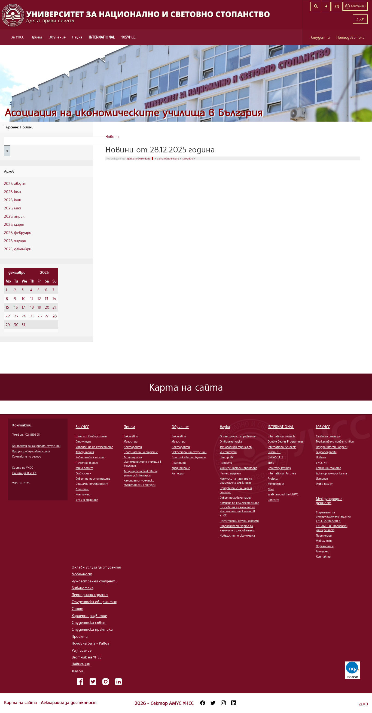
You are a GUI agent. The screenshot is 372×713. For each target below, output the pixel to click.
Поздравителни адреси (331, 447)
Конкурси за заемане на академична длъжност (236, 481)
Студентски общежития (94, 601)
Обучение (57, 37)
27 (46, 316)
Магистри (131, 441)
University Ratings (279, 468)
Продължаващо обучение (141, 452)
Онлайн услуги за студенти (96, 567)
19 (39, 307)
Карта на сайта (21, 702)
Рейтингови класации (90, 457)
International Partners (282, 473)
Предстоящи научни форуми (239, 521)
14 (54, 298)
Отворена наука (231, 441)
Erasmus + (274, 452)
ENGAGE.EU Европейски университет (331, 528)
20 (47, 307)
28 (55, 316)
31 (23, 324)
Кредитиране (181, 468)
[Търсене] (315, 6)
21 (54, 307)
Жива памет (84, 468)
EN (337, 6)
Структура (84, 441)
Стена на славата (328, 468)
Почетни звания (87, 463)
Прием (36, 37)
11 (31, 298)
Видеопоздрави (326, 452)
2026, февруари (17, 232)
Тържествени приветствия (335, 441)
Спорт (77, 608)
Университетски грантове (238, 468)
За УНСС (17, 37)
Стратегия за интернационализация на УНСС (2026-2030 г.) (333, 516)
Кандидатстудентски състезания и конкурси (139, 482)
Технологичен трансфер (236, 447)
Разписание (82, 650)
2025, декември (17, 248)
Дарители (82, 489)
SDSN (271, 463)
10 (24, 298)
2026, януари (15, 240)
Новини (112, 136)
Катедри (178, 473)
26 (40, 316)
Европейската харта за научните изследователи (237, 528)
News (271, 489)
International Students (282, 447)
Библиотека (82, 587)
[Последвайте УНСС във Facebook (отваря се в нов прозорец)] (202, 702)
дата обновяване (168, 158)
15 (7, 307)
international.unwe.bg (282, 436)
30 (16, 324)
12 (39, 298)
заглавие (188, 158)
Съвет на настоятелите (93, 478)
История (322, 478)
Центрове (226, 457)
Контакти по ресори (26, 456)
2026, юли (12, 191)
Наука (77, 37)
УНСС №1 (321, 463)
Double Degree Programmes (285, 441)
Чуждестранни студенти (189, 452)
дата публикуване (139, 158)
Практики (179, 463)
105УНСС (128, 37)
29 (8, 324)
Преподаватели (350, 37)
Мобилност (324, 541)
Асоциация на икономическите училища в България (134, 112)
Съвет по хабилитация (235, 498)
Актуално (322, 551)
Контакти (21, 425)
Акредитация (85, 452)
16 (16, 307)
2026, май (12, 208)
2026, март (14, 224)
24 (24, 316)
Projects (273, 478)
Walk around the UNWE (283, 494)
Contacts (273, 500)
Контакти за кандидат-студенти (36, 446)
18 (32, 307)
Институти (228, 452)
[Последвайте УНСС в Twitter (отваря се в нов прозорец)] (213, 702)
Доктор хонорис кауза (331, 473)
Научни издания (230, 473)
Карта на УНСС (22, 468)
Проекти (226, 463)
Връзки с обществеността (31, 451)
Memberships (276, 484)
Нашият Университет (91, 436)
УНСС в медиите (87, 500)
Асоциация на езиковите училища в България (140, 473)
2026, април (14, 216)
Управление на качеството (94, 447)
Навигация (81, 663)
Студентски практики (92, 629)
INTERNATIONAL (102, 37)
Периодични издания (90, 594)
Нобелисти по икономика (237, 535)
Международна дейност (329, 500)
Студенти (320, 37)
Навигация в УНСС (24, 473)
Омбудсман (83, 473)
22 (8, 316)
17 (23, 307)
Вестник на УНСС (86, 657)
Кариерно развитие (89, 615)
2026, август (15, 183)
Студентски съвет (89, 622)
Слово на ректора (328, 436)
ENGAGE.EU (275, 457)
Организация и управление (237, 436)
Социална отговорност (92, 484)
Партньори (324, 535)
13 (46, 298)
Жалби (77, 671)
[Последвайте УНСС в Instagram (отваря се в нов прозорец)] (223, 702)
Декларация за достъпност (68, 702)
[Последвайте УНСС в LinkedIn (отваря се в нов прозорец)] (233, 702)
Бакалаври (131, 436)
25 (32, 316)
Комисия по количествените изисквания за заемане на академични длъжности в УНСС (239, 509)
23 (16, 316)
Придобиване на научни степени (236, 490)
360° (360, 19)
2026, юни (12, 199)
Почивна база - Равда (90, 643)
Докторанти (133, 447)
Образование (325, 546)
